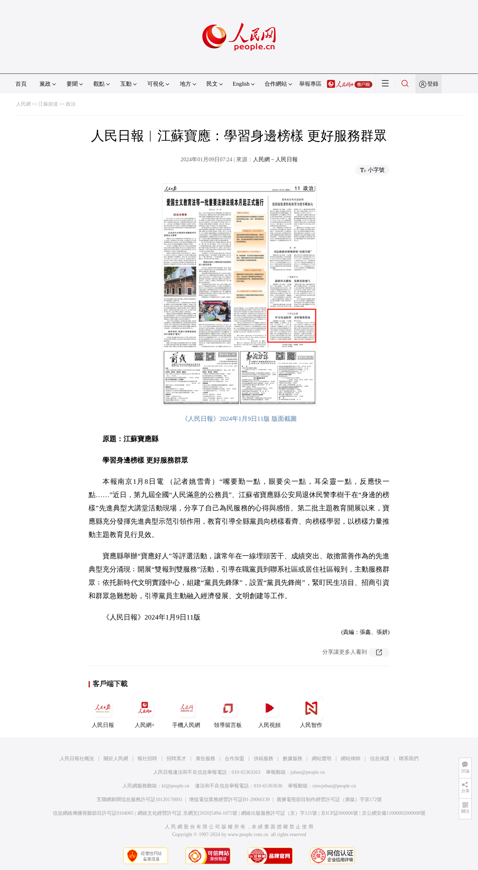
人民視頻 (269, 725)
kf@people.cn (175, 785)
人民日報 (103, 725)
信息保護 (379, 758)
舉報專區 (310, 84)
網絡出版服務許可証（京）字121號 (279, 813)
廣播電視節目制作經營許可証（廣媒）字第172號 (329, 799)
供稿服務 (263, 758)
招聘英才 (176, 758)
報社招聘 (147, 758)
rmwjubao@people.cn (334, 785)
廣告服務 (205, 758)
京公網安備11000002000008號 (394, 813)
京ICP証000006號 (339, 813)
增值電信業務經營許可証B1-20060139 (229, 799)
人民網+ (145, 725)
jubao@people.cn (307, 772)
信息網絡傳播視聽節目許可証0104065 (93, 813)
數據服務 (292, 758)
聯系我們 (409, 758)
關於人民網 (116, 758)
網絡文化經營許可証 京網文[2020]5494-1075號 (187, 813)
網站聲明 (321, 758)
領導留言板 (228, 725)
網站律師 (350, 758)
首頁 (21, 84)
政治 (71, 104)
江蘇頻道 (48, 104)
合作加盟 (234, 758)
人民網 (23, 104)
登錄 (432, 84)
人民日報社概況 (77, 758)
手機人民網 (186, 725)
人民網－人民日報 (275, 159)
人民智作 (311, 725)
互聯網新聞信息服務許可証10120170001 (139, 799)
